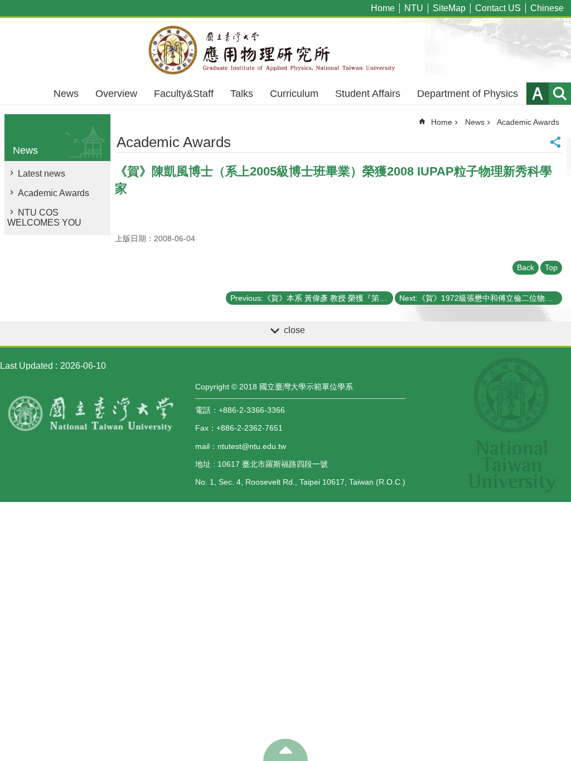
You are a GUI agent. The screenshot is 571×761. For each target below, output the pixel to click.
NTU (413, 8)
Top (551, 267)
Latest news (41, 173)
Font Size (537, 93)
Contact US (498, 8)
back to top (285, 750)
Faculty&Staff (184, 93)
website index (560, 93)
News (66, 93)
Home (383, 8)
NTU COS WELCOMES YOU (44, 217)
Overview (116, 93)
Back (525, 267)
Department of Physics (467, 93)
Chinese (547, 8)
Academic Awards (53, 193)
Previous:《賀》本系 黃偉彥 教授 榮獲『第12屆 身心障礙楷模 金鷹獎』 (311, 298)
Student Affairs (367, 93)
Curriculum (294, 93)
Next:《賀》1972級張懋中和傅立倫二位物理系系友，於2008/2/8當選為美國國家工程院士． (480, 298)
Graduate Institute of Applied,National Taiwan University (285, 50)
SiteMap (449, 8)
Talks (241, 93)
